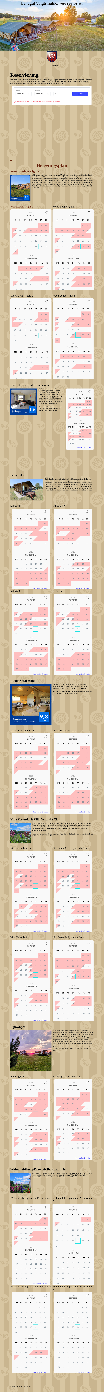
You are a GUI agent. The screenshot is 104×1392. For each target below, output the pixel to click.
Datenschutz (28, 1386)
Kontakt (13, 1386)
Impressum (19, 1386)
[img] (52, 25)
